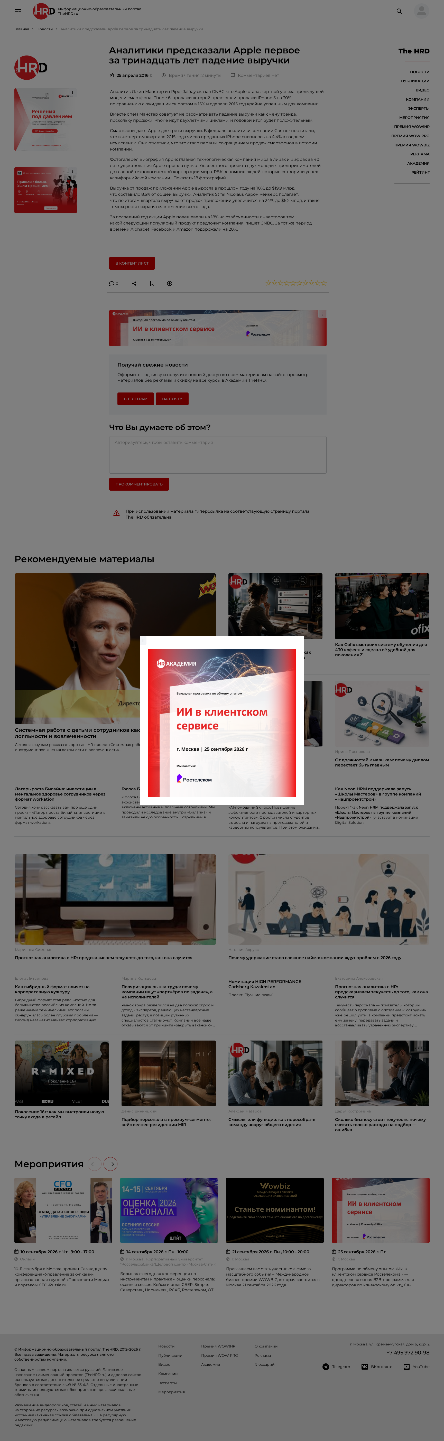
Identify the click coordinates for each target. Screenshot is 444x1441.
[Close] (299, 638)
